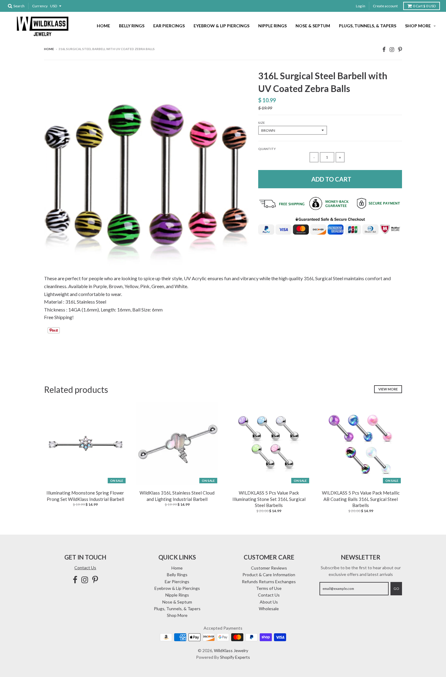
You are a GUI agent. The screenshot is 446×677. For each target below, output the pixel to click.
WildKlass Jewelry (231, 650)
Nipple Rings (272, 25)
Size (261, 122)
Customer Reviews (269, 567)
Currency (40, 6)
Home (103, 25)
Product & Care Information (268, 574)
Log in (360, 6)
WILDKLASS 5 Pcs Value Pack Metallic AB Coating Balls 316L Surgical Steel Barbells (361, 499)
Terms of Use (269, 588)
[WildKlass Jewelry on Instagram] (392, 49)
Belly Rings (131, 25)
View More (388, 389)
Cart (424, 6)
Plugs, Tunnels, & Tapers (367, 25)
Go (396, 588)
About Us (269, 601)
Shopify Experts (235, 657)
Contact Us (85, 567)
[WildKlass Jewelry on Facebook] (384, 49)
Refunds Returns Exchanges (269, 581)
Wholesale (269, 608)
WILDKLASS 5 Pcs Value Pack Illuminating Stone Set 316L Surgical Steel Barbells (269, 499)
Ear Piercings (169, 25)
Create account (385, 6)
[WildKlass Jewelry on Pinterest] (400, 49)
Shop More (418, 25)
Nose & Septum (313, 25)
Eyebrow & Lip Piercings (221, 25)
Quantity (267, 149)
